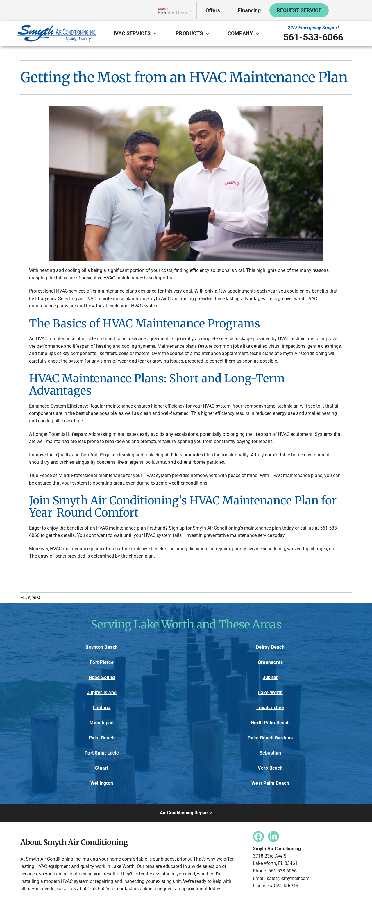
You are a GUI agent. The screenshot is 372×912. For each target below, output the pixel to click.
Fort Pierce (102, 662)
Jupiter (270, 677)
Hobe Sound (102, 677)
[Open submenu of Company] (259, 33)
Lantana (102, 707)
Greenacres (270, 662)
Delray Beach (270, 647)
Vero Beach (270, 768)
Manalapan (102, 722)
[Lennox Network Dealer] (177, 11)
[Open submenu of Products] (209, 33)
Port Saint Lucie (102, 753)
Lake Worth (270, 692)
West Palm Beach (270, 783)
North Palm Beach (270, 722)
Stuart (101, 768)
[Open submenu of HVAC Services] (156, 33)
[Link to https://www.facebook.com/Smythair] (258, 836)
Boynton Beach (101, 647)
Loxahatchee (270, 707)
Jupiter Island (102, 692)
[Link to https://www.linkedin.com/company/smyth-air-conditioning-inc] (273, 836)
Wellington (101, 783)
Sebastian (270, 753)
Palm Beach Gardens (270, 738)
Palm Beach (102, 738)
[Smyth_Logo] (57, 25)
